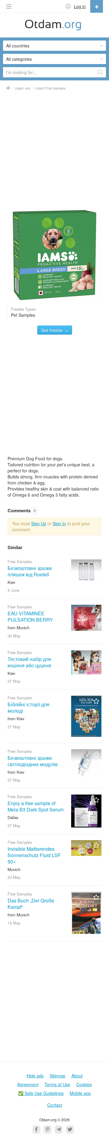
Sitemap (57, 1076)
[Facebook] (36, 1129)
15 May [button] (14, 923)
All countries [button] (17, 46)
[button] (9, 6)
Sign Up (38, 523)
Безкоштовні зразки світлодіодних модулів (33, 761)
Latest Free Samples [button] (50, 88)
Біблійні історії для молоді (28, 707)
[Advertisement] (54, 151)
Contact (54, 1105)
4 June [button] (13, 590)
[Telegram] (58, 1129)
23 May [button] (14, 877)
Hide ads (35, 1076)
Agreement (27, 1084)
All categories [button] (19, 59)
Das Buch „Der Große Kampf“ (31, 903)
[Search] (100, 72)
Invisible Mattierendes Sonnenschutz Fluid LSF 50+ (34, 855)
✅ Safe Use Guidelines (41, 1093)
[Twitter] (70, 1129)
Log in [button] (80, 6)
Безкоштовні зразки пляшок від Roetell (30, 571)
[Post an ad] (96, 6)
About (77, 1076)
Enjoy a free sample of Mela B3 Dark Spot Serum (36, 806)
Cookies (84, 1084)
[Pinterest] (47, 1129)
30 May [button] (14, 636)
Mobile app (80, 1093)
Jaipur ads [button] (22, 88)
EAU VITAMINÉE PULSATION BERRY (30, 616)
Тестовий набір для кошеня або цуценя (29, 662)
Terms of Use (57, 1084)
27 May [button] (14, 681)
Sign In (59, 523)
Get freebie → (54, 330)
